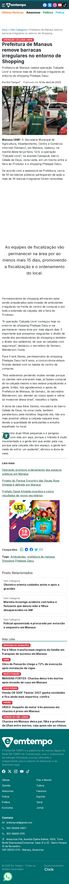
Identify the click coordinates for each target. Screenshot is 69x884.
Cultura (40, 785)
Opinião (6, 785)
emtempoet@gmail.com (19, 822)
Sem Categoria (18, 29)
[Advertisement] (34, 21)
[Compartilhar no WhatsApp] (21, 549)
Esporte (41, 796)
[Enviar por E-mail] (41, 549)
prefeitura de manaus (41, 556)
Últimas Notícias (13, 12)
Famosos (41, 791)
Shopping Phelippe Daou (18, 560)
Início (5, 29)
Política (48, 12)
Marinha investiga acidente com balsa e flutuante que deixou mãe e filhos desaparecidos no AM (30, 606)
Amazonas (33, 12)
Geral (39, 802)
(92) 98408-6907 (16, 828)
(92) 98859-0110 (15, 833)
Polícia (60, 12)
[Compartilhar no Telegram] (26, 549)
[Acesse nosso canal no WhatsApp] (7, 876)
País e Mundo (44, 779)
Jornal (40, 807)
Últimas (6, 779)
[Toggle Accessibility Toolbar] (6, 436)
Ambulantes (18, 556)
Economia (7, 807)
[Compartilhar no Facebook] (31, 549)
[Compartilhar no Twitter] (36, 549)
